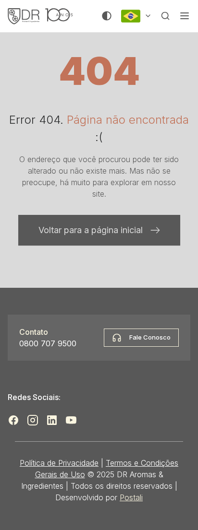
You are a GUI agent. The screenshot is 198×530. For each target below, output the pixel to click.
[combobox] (136, 16)
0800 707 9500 (47, 343)
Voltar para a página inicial (90, 230)
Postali (131, 497)
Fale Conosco (150, 337)
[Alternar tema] (106, 16)
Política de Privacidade (59, 463)
